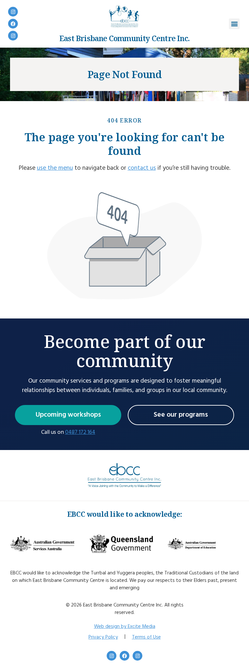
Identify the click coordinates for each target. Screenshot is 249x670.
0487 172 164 (80, 432)
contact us (142, 168)
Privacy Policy (103, 637)
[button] (234, 23)
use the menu (55, 168)
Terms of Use (146, 637)
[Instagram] (13, 12)
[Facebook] (13, 24)
